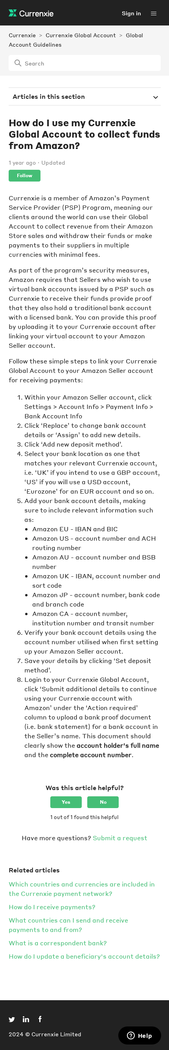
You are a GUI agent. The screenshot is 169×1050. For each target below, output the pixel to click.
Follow (24, 175)
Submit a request (120, 838)
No (103, 802)
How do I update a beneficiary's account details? (84, 956)
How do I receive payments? (52, 907)
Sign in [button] (131, 12)
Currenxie (22, 34)
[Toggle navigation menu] (154, 13)
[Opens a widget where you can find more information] (139, 1036)
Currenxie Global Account (81, 34)
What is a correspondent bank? (58, 943)
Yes (66, 802)
